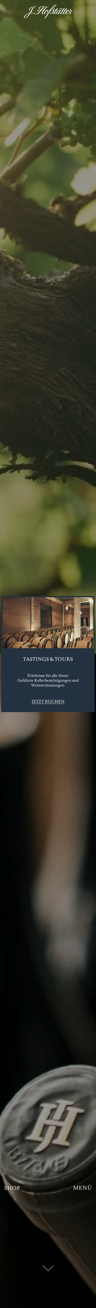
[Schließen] (91, 602)
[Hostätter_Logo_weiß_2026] (47, 11)
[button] (82, 1188)
